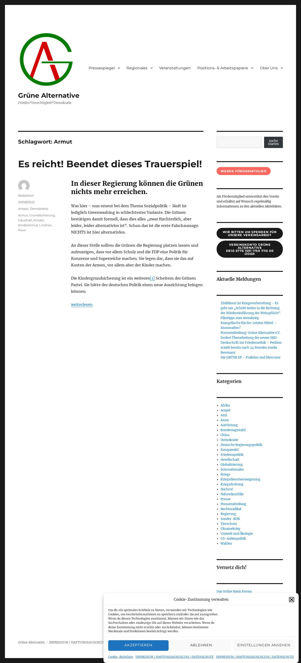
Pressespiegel (102, 68)
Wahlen (226, 544)
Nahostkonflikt (232, 494)
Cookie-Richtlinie (120, 656)
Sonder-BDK (230, 519)
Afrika (225, 405)
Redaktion (26, 195)
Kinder (39, 220)
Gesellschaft (230, 460)
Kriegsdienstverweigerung (240, 479)
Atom (225, 420)
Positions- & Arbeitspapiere (222, 68)
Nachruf (227, 489)
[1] (152, 278)
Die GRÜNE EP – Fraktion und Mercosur (251, 357)
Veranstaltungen (175, 68)
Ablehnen (201, 645)
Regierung (228, 514)
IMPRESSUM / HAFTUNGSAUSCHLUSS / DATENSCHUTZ (174, 656)
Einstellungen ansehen (263, 645)
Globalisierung (232, 465)
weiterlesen (82, 304)
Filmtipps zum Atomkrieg (240, 318)
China (225, 435)
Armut (23, 215)
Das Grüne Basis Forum (234, 591)
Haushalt (25, 220)
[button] (291, 599)
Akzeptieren (138, 645)
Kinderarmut (28, 225)
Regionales (137, 68)
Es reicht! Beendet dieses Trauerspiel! (110, 164)
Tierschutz (229, 524)
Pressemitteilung (233, 504)
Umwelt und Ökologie (237, 534)
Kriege (225, 474)
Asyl (224, 415)
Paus (22, 230)
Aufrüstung (229, 425)
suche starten (273, 142)
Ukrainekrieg (230, 529)
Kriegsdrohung (232, 484)
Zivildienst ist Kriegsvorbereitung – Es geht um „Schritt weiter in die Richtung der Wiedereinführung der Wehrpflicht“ (251, 308)
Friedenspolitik (232, 455)
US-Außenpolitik (233, 539)
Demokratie (39, 209)
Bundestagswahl (233, 430)
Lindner (45, 225)
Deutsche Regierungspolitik (241, 445)
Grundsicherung (42, 215)
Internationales (232, 470)
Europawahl (229, 450)
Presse (225, 499)
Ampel (23, 209)
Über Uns (269, 68)
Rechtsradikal (231, 509)
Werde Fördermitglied (243, 171)
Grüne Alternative (48, 95)
